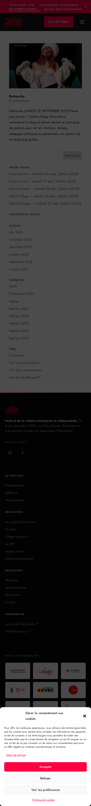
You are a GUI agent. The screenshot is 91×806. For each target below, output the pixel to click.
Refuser (45, 778)
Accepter (45, 766)
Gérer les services (16, 755)
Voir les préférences (45, 790)
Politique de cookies (43, 800)
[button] (85, 716)
